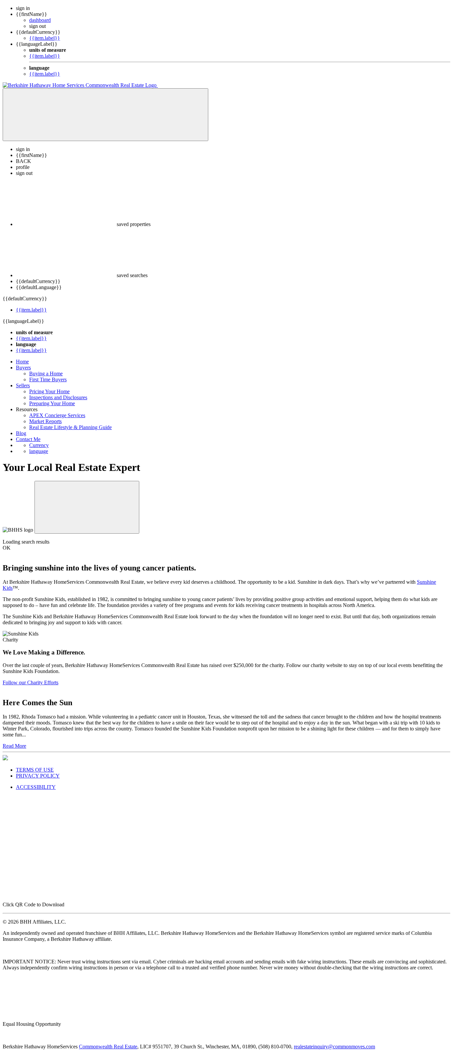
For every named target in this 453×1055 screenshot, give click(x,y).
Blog (21, 433)
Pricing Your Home (49, 391)
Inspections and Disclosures (58, 397)
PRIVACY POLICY (38, 776)
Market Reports (45, 421)
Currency (39, 445)
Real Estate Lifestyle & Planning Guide (70, 427)
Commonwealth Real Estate (108, 1046)
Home (22, 361)
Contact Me (28, 439)
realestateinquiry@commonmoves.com (334, 1046)
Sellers (23, 385)
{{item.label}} (44, 38)
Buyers (23, 367)
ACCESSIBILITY (36, 787)
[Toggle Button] (105, 114)
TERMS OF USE (35, 770)
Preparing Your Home (52, 403)
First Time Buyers (48, 379)
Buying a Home (46, 373)
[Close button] (86, 507)
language (38, 451)
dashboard (40, 20)
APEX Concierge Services (57, 415)
